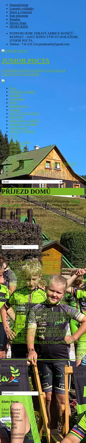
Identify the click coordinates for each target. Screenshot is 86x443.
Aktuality (15, 95)
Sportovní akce (19, 128)
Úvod (13, 88)
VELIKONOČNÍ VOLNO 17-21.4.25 (34, 327)
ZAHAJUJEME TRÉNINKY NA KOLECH (38, 270)
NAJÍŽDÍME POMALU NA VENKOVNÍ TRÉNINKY (46, 342)
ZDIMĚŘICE (18, 146)
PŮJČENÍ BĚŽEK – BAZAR (29, 171)
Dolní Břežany (19, 149)
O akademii (17, 99)
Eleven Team (18, 23)
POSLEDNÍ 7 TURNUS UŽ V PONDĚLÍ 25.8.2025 (44, 313)
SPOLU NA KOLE (22, 131)
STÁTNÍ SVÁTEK (22, 295)
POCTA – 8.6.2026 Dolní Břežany (32, 266)
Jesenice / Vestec (20, 142)
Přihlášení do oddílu (22, 92)
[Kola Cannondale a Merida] (3, 81)
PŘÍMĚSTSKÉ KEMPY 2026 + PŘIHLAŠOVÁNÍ (43, 164)
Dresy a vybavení (21, 12)
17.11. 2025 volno (21, 288)
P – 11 (13, 135)
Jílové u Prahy (19, 153)
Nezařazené (9, 231)
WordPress (35, 438)
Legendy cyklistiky (22, 8)
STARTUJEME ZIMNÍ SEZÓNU (32, 280)
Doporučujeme (19, 5)
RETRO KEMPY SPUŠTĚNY (30, 273)
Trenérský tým (19, 106)
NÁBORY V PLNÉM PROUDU (31, 298)
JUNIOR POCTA (36, 434)
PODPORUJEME (21, 167)
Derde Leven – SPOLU (25, 120)
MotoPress (74, 434)
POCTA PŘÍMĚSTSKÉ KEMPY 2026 (35, 262)
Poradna (15, 19)
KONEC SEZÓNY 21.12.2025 (30, 277)
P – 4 (13, 156)
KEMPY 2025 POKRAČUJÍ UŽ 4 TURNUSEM (41, 316)
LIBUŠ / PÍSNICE (22, 160)
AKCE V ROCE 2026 (24, 113)
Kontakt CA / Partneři (23, 124)
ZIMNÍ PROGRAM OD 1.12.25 (31, 284)
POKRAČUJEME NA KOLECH (31, 291)
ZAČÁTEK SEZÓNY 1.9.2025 (30, 309)
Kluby (14, 102)
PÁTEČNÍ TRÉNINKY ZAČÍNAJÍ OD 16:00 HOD (44, 331)
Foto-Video (17, 117)
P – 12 (14, 138)
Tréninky (15, 110)
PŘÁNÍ (14, 174)
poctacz (19, 215)
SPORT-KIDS (19, 26)
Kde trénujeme (19, 15)
